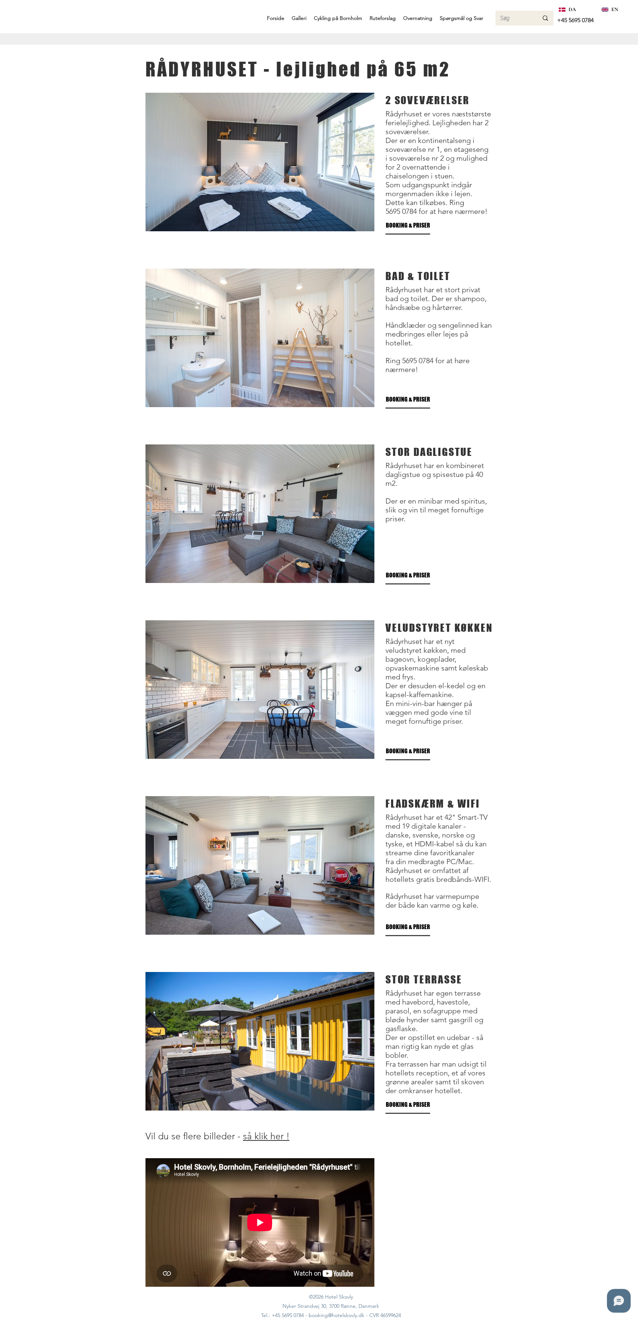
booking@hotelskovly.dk (336, 1315)
